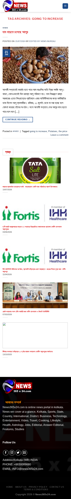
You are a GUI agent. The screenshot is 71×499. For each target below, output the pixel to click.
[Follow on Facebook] (6, 453)
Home (9, 487)
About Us (21, 487)
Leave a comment (59, 135)
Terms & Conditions (36, 489)
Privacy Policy (38, 487)
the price (63, 131)
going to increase (38, 131)
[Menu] (65, 6)
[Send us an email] (24, 453)
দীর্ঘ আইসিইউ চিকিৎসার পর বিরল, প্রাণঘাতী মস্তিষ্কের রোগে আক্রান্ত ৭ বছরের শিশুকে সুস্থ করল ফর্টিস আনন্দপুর (34, 270)
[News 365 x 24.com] (15, 6)
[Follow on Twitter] (18, 453)
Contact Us (57, 487)
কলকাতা (5, 28)
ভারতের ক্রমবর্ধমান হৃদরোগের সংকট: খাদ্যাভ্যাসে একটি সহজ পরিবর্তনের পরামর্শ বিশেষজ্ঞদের (30, 187)
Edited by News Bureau (42, 41)
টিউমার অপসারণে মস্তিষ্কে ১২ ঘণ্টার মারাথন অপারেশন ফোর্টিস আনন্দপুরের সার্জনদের (28, 351)
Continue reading (17, 119)
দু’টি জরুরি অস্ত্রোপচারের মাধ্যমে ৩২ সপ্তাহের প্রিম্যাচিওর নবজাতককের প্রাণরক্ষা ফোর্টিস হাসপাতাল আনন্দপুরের (32, 228)
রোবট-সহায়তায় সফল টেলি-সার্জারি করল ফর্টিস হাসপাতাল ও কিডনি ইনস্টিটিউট (26, 311)
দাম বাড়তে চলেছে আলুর (15, 32)
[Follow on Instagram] (12, 453)
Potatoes (52, 131)
